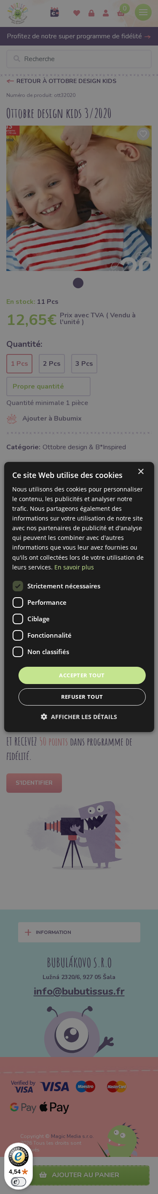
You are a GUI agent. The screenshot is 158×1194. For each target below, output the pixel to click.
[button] (79, 717)
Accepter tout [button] (81, 675)
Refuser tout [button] (82, 696)
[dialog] (79, 597)
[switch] (18, 1181)
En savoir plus (74, 567)
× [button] (140, 472)
